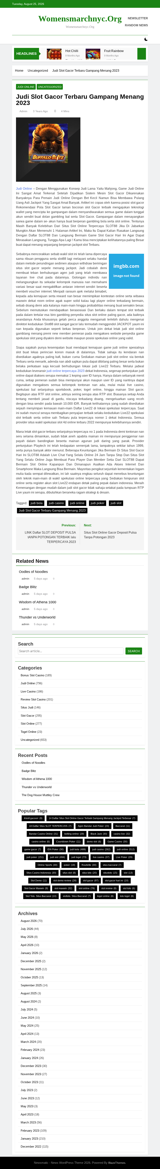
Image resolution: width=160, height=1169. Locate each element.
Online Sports (47, 865)
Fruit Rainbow (114, 51)
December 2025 (31, 961)
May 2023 (27, 1106)
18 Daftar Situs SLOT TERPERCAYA (50, 826)
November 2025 (31, 969)
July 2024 (27, 1009)
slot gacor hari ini (116, 880)
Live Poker (124, 857)
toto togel (127, 896)
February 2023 (30, 1130)
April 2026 (27, 945)
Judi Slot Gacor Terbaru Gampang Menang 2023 (52, 510)
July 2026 (27, 928)
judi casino (56, 503)
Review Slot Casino (33, 699)
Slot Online (28, 723)
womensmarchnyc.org (80, 18)
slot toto (129, 888)
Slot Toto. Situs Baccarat (41, 896)
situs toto (89, 872)
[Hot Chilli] (54, 56)
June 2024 (27, 1017)
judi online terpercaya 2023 (65, 371)
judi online (77, 503)
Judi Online (25, 86)
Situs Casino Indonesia (41, 872)
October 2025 (29, 977)
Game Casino (117, 841)
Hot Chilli (71, 51)
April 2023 (27, 1114)
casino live (122, 833)
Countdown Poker (68, 841)
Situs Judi (27, 707)
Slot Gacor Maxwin (36, 888)
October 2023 (29, 1082)
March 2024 (28, 1041)
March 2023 (28, 1122)
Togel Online (28, 731)
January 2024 (29, 1058)
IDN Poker (55, 849)
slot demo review (64, 880)
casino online (41, 841)
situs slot (69, 872)
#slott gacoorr (33, 818)
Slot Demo (39, 880)
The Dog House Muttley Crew (41, 795)
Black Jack (99, 833)
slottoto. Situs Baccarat (77, 896)
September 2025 (31, 985)
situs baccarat (112, 865)
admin (23, 111)
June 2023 (27, 1098)
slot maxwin (63, 888)
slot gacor (91, 880)
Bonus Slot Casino (32, 675)
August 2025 (29, 993)
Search (134, 651)
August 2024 (29, 1001)
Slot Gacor (27, 715)
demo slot (94, 841)
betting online (74, 833)
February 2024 (30, 1049)
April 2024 (27, 1033)
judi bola (37, 503)
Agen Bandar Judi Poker (93, 826)
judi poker (97, 503)
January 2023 (29, 1138)
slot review (108, 888)
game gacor (32, 849)
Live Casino (28, 691)
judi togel (78, 857)
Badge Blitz (28, 587)
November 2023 (31, 1074)
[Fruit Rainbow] (93, 56)
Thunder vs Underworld (37, 617)
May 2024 (27, 1025)
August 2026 (29, 920)
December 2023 (31, 1066)
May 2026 (27, 936)
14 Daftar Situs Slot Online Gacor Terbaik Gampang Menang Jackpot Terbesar (92, 818)
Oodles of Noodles (33, 572)
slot (128, 872)
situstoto (110, 872)
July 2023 (27, 1090)
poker (69, 865)
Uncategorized (49, 86)
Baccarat (123, 826)
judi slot (116, 503)
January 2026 (29, 953)
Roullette (89, 865)
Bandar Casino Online (43, 833)
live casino (101, 857)
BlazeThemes (116, 1162)
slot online (87, 888)
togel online (105, 896)
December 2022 (31, 1146)
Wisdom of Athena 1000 (37, 602)
